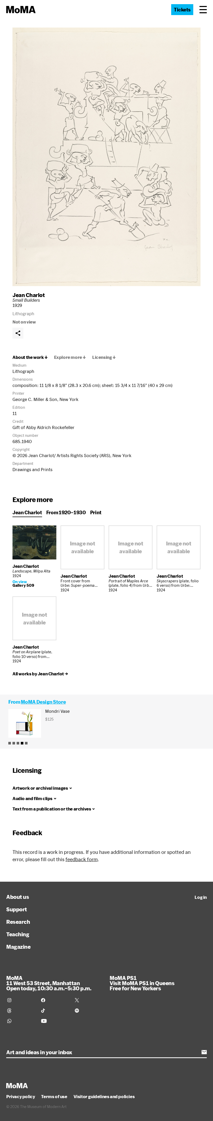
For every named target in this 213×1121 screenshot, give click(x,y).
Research (18, 922)
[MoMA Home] (21, 9)
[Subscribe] (204, 1052)
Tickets (182, 9)
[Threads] (21, 1010)
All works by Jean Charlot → (40, 674)
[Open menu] (203, 9)
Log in (201, 897)
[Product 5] (26, 743)
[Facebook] (55, 1000)
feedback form (81, 859)
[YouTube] (55, 1021)
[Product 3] (18, 743)
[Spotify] (88, 1010)
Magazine (18, 947)
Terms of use (54, 1096)
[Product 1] (9, 743)
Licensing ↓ (104, 357)
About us (17, 897)
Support (16, 909)
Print (96, 512)
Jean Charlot (28, 295)
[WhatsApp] (21, 1021)
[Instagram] (21, 1000)
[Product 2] (13, 743)
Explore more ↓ (70, 357)
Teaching (17, 934)
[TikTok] (55, 1010)
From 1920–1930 (66, 512)
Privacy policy (20, 1096)
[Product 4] (22, 743)
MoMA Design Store (43, 702)
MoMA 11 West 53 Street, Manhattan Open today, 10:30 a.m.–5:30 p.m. (48, 983)
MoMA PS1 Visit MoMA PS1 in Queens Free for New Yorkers (142, 983)
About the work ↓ (30, 357)
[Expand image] (106, 157)
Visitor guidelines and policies (104, 1096)
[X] (88, 1000)
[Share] (17, 333)
